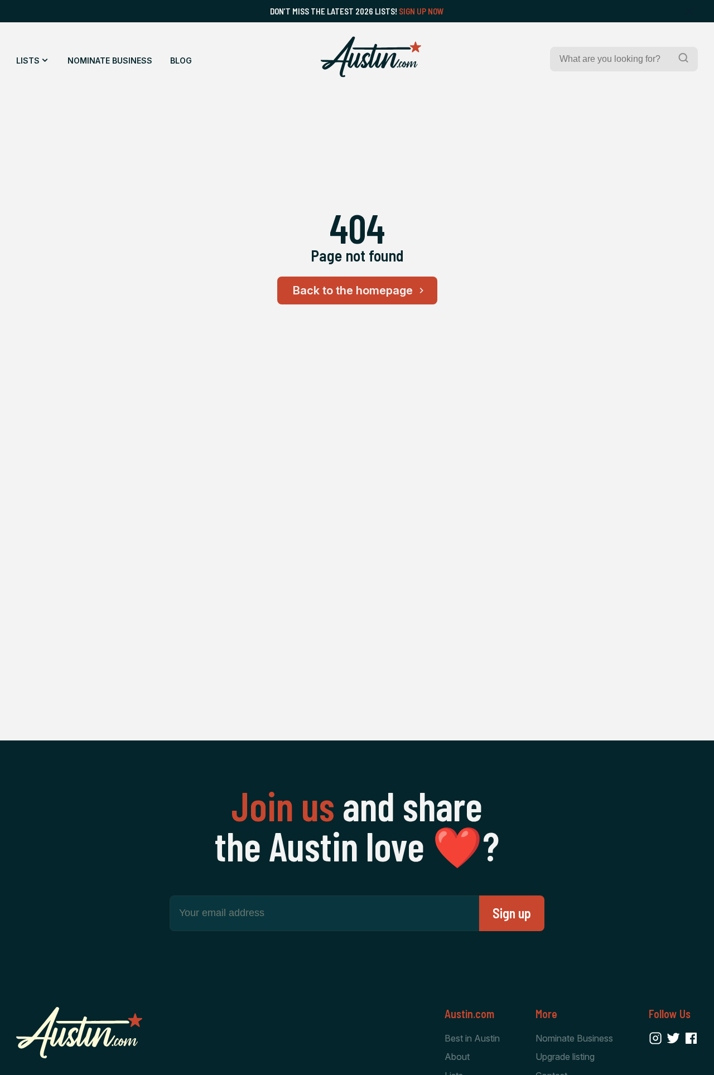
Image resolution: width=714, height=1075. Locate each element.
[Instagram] (655, 1038)
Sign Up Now (421, 11)
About (457, 1056)
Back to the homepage (353, 290)
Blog (181, 60)
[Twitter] (673, 1038)
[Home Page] (371, 57)
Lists (28, 60)
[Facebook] (691, 1038)
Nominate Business (109, 60)
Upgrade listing (565, 1056)
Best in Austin (472, 1038)
